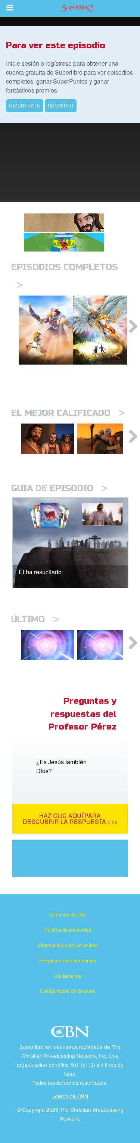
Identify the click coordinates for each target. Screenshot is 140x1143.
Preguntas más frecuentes (67, 960)
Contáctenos (67, 975)
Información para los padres (68, 945)
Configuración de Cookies (67, 990)
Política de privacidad (67, 929)
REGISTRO (60, 105)
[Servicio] (47, 438)
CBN (71, 1033)
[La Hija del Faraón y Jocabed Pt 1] (104, 645)
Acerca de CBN (70, 1096)
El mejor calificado (68, 413)
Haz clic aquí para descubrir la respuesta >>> (70, 818)
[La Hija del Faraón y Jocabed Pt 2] (47, 645)
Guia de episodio (59, 488)
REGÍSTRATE (24, 105)
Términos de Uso (67, 914)
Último (35, 619)
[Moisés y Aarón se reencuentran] (104, 438)
